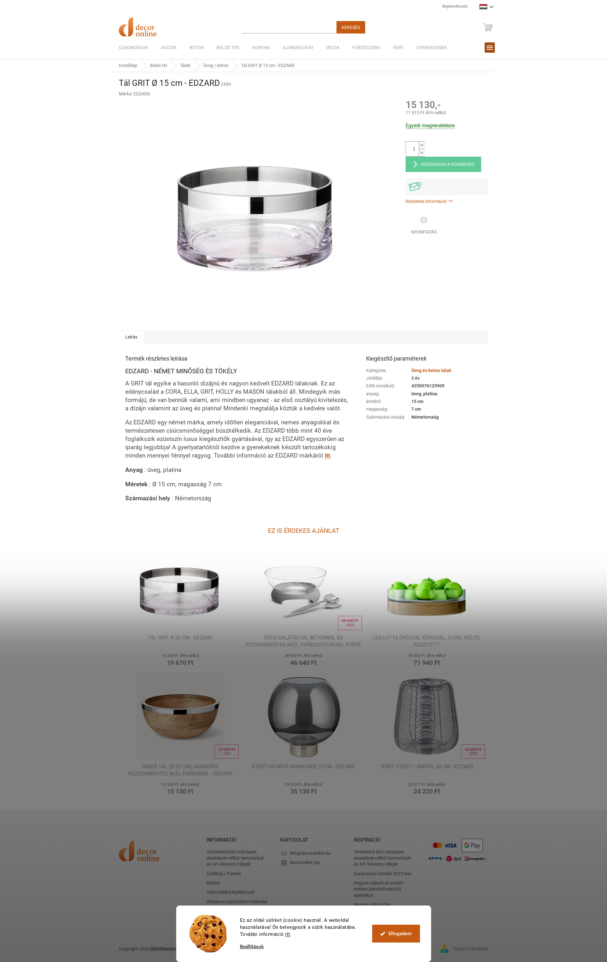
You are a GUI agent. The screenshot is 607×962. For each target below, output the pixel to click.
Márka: (134, 93)
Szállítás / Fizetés (223, 873)
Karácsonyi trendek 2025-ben (383, 873)
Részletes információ (426, 201)
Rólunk (213, 882)
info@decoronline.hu (310, 853)
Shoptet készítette (470, 948)
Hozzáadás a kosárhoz (447, 164)
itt (287, 934)
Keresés (351, 27)
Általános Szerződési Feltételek (236, 901)
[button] (180, 659)
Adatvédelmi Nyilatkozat (230, 892)
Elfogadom (400, 933)
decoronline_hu (305, 862)
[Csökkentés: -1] (422, 152)
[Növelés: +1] (422, 145)
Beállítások (252, 946)
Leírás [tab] (131, 336)
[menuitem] (133, 47)
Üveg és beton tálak (431, 370)
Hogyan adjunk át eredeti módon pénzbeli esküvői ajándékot (378, 889)
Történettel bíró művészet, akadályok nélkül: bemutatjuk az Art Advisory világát (235, 858)
